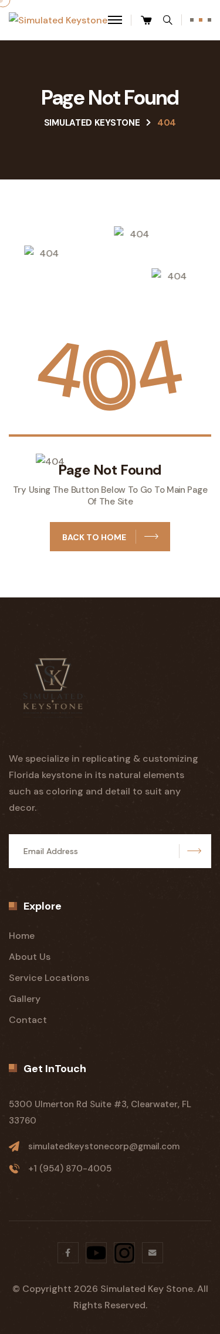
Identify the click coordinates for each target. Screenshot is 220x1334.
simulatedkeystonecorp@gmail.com (104, 1146)
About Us (29, 957)
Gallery (24, 999)
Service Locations (49, 978)
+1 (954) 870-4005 (69, 1168)
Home (22, 935)
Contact (28, 1020)
